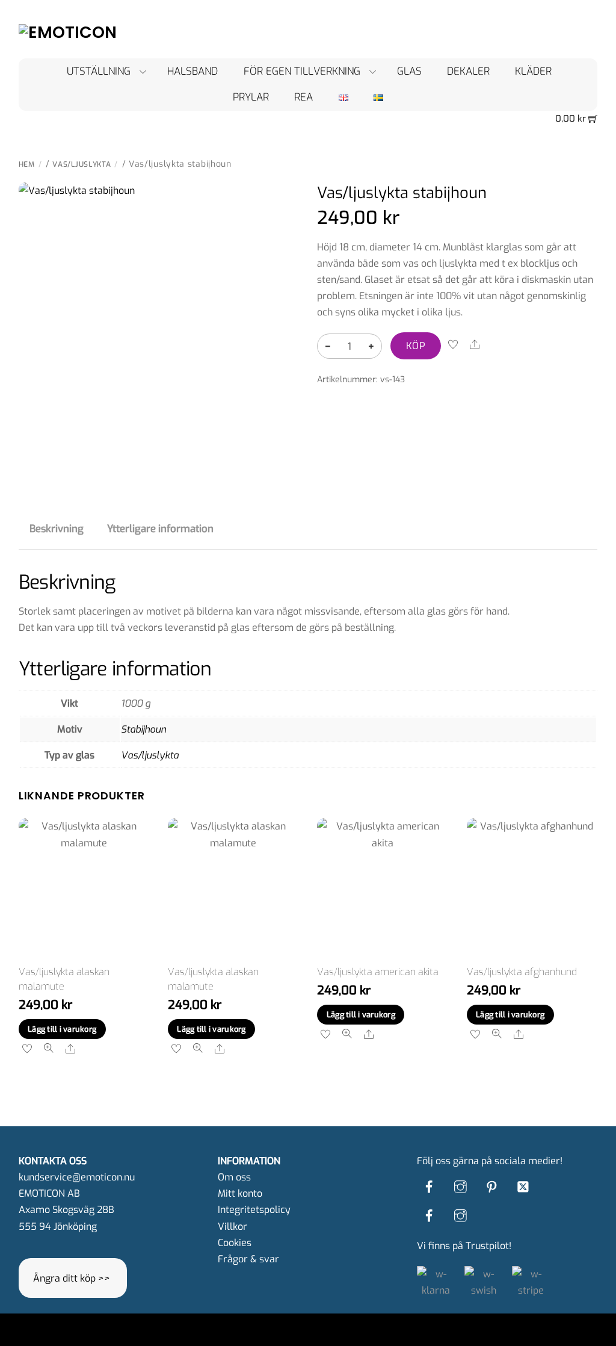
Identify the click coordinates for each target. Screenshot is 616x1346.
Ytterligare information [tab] (160, 528)
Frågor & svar (248, 1259)
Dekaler (468, 71)
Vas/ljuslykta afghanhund (522, 972)
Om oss (234, 1177)
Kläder (533, 71)
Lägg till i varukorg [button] (62, 1029)
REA (303, 97)
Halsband (192, 71)
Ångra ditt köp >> (71, 1278)
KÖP (415, 346)
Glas (409, 71)
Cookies (234, 1242)
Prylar (251, 97)
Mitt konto (240, 1193)
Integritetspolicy (254, 1209)
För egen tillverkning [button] (302, 71)
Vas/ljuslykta (81, 164)
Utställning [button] (99, 71)
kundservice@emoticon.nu (77, 1177)
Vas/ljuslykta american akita (378, 972)
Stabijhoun (143, 729)
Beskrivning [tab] (56, 528)
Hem (27, 164)
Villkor (232, 1226)
